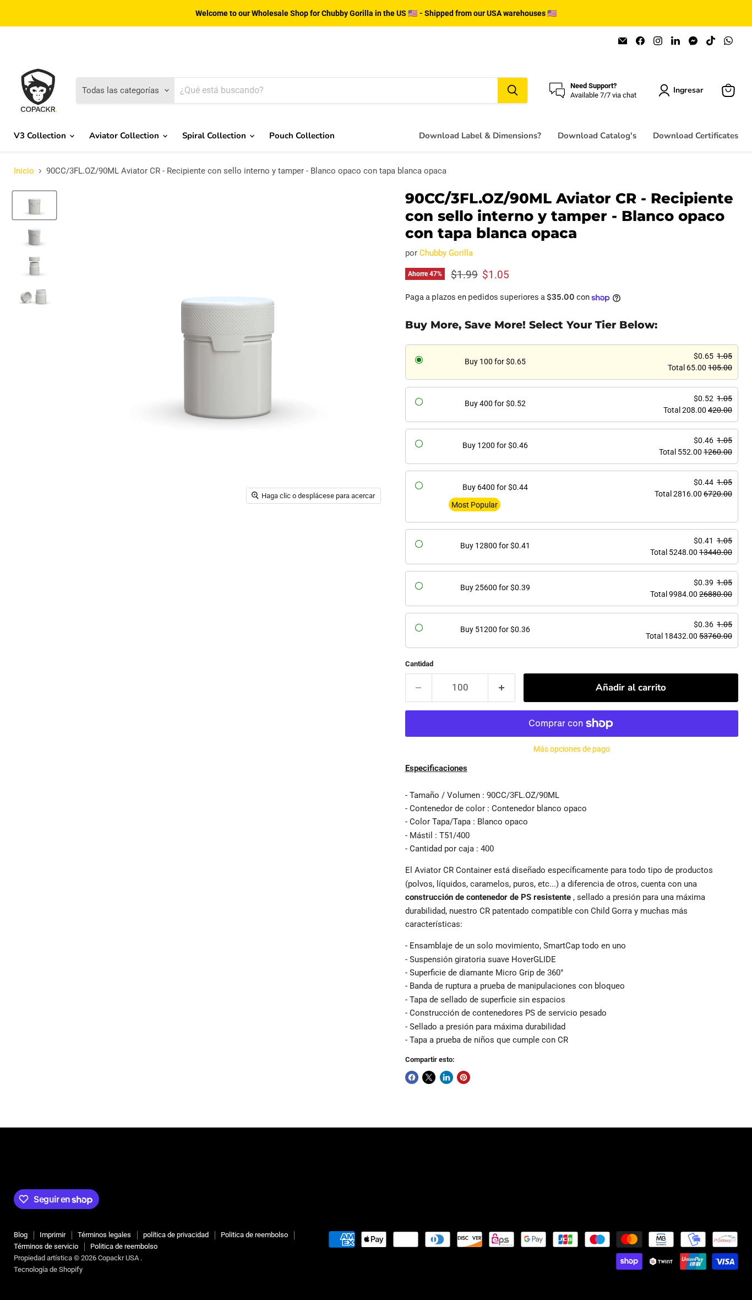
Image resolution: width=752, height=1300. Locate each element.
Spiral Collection (215, 135)
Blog (21, 1235)
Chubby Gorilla (446, 253)
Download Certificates (695, 135)
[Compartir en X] (428, 1077)
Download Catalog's (597, 135)
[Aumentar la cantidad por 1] (501, 687)
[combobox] (336, 90)
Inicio (24, 171)
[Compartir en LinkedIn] (446, 1077)
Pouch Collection (302, 135)
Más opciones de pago (571, 749)
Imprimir (53, 1235)
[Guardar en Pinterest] (463, 1077)
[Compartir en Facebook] (411, 1077)
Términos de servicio (46, 1246)
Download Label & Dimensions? (480, 135)
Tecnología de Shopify (48, 1269)
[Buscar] (512, 90)
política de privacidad (176, 1235)
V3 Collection (41, 135)
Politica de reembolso (254, 1235)
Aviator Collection (125, 135)
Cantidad (419, 664)
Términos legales (104, 1235)
